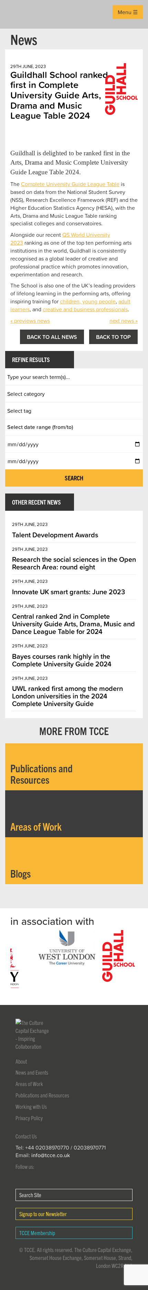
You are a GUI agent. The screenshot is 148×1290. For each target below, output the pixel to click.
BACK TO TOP (113, 337)
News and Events (31, 1072)
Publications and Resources (42, 1095)
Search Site (30, 1194)
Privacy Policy (29, 1117)
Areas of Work (29, 1083)
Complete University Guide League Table (70, 184)
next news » (123, 320)
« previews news (30, 320)
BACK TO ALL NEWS (52, 337)
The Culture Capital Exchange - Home (16, 14)
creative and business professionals (85, 309)
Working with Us (31, 1106)
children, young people (88, 301)
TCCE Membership (37, 1232)
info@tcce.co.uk (50, 1155)
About (21, 1061)
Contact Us (26, 1136)
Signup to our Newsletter (43, 1213)
